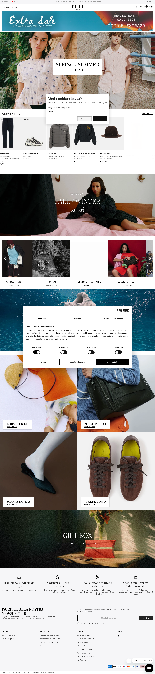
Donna (89, 612)
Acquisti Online (84, 635)
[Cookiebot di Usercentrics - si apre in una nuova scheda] (118, 310)
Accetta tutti (112, 362)
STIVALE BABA (116, 159)
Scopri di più (147, 113)
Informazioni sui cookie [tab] (114, 318)
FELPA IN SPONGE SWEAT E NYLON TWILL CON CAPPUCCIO (44, 158)
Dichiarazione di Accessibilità (89, 656)
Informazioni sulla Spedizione (51, 639)
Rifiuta (43, 362)
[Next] (150, 133)
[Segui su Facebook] (116, 636)
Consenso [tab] (41, 318)
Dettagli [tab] (77, 318)
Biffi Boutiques (8, 639)
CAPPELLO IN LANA (67, 159)
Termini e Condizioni (86, 639)
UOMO (14, 7)
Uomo (82, 612)
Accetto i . (94, 623)
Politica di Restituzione (49, 642)
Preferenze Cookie (85, 660)
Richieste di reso (47, 646)
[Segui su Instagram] (118, 636)
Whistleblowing (84, 653)
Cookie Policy (83, 646)
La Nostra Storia (8, 635)
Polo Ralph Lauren (93, 156)
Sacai (10, 153)
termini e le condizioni (98, 623)
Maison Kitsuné (67, 156)
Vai (100, 119)
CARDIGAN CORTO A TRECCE (96, 159)
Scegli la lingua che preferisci (60, 108)
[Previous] (4, 133)
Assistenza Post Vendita (49, 635)
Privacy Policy (83, 642)
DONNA (6, 7)
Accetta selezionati (77, 362)
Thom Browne (143, 156)
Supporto (150, 2)
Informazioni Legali (85, 649)
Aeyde (113, 156)
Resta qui (84, 119)
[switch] (63, 352)
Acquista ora (12, 285)
